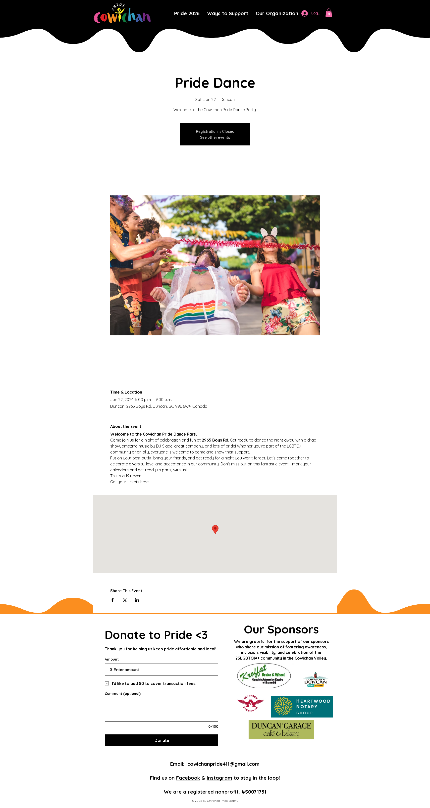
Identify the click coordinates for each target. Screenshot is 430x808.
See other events (215, 137)
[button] (277, 13)
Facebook (188, 778)
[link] (328, 12)
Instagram (219, 778)
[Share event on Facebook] (112, 600)
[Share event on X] (124, 600)
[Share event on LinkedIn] (137, 600)
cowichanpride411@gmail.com (223, 764)
